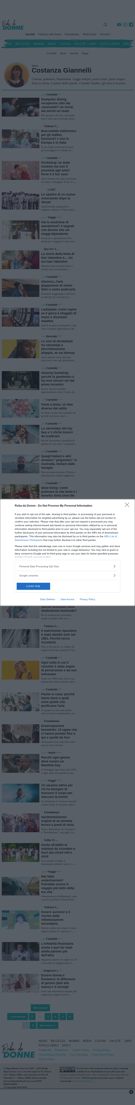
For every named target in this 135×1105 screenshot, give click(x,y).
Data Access (67, 599)
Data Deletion (47, 599)
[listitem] (67, 566)
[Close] (128, 506)
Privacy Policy (87, 599)
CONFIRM (33, 586)
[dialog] (67, 552)
